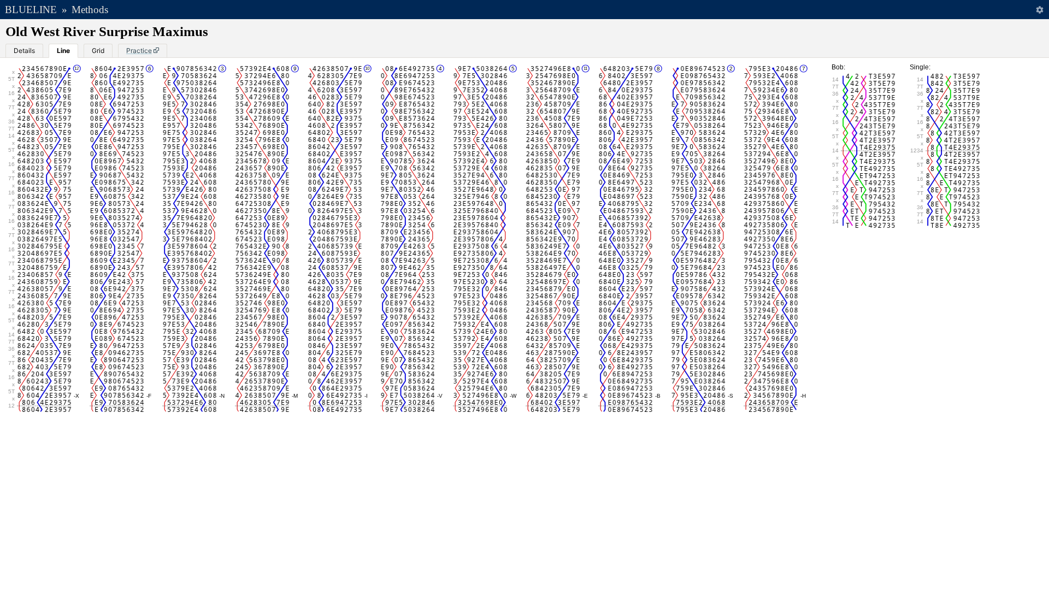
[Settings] (1039, 9)
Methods (90, 9)
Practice (139, 50)
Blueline (31, 9)
